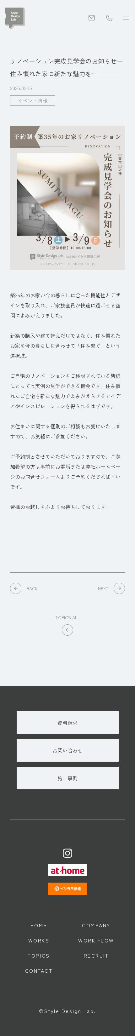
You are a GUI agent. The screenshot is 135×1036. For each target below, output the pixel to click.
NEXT (103, 588)
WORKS (39, 940)
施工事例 (67, 778)
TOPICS (39, 955)
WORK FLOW (96, 940)
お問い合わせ (67, 750)
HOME (38, 925)
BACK (32, 588)
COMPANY (96, 925)
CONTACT (39, 970)
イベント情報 (33, 100)
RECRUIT (96, 955)
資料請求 (67, 722)
